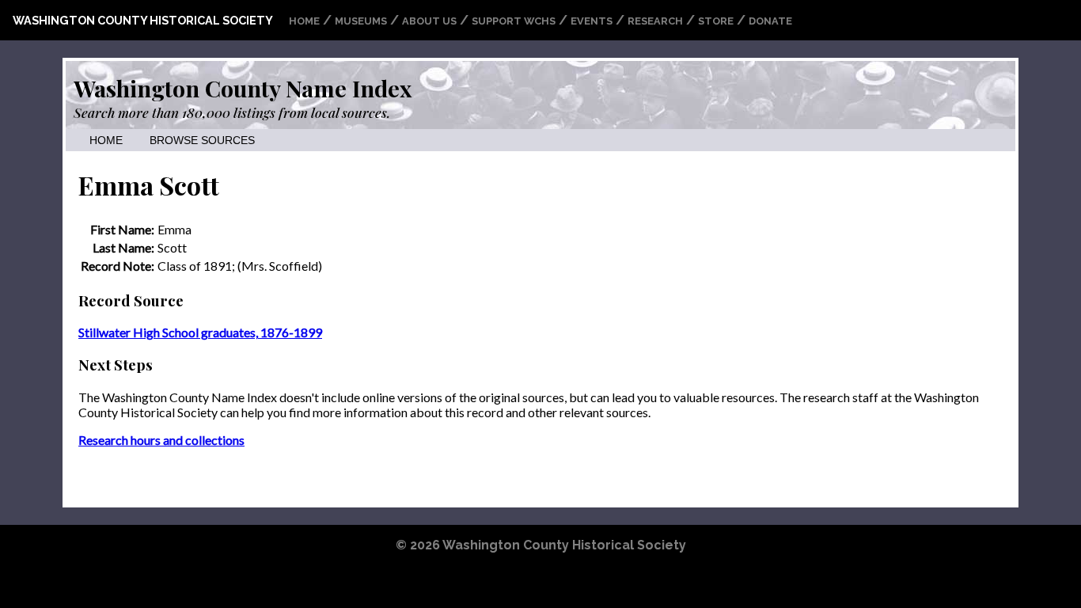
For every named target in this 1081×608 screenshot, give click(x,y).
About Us (429, 21)
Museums (361, 21)
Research (655, 21)
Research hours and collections (161, 439)
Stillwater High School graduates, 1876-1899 (200, 332)
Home (304, 21)
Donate (770, 21)
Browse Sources (202, 140)
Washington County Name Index (243, 88)
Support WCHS (514, 21)
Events (592, 21)
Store (716, 21)
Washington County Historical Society (143, 20)
